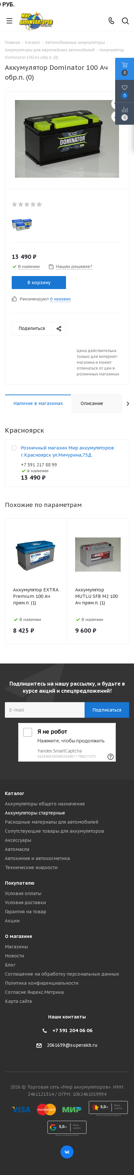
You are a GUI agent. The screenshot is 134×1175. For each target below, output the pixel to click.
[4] (33, 204)
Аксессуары (18, 840)
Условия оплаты (23, 893)
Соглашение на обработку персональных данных (62, 974)
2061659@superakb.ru (72, 1045)
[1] (15, 204)
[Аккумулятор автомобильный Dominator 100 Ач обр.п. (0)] (67, 139)
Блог (10, 965)
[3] (27, 204)
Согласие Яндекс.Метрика (34, 992)
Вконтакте (67, 1151)
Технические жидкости (31, 867)
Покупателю (19, 883)
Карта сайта (18, 1001)
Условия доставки (25, 902)
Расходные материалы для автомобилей (51, 822)
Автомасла (17, 849)
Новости (14, 956)
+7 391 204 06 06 (72, 1030)
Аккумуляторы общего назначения (45, 804)
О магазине (18, 936)
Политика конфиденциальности (41, 983)
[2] (21, 204)
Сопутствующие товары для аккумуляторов (54, 831)
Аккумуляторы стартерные (35, 813)
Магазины (16, 947)
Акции (12, 921)
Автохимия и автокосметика (37, 858)
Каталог (14, 793)
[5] (39, 204)
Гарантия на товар (25, 912)
